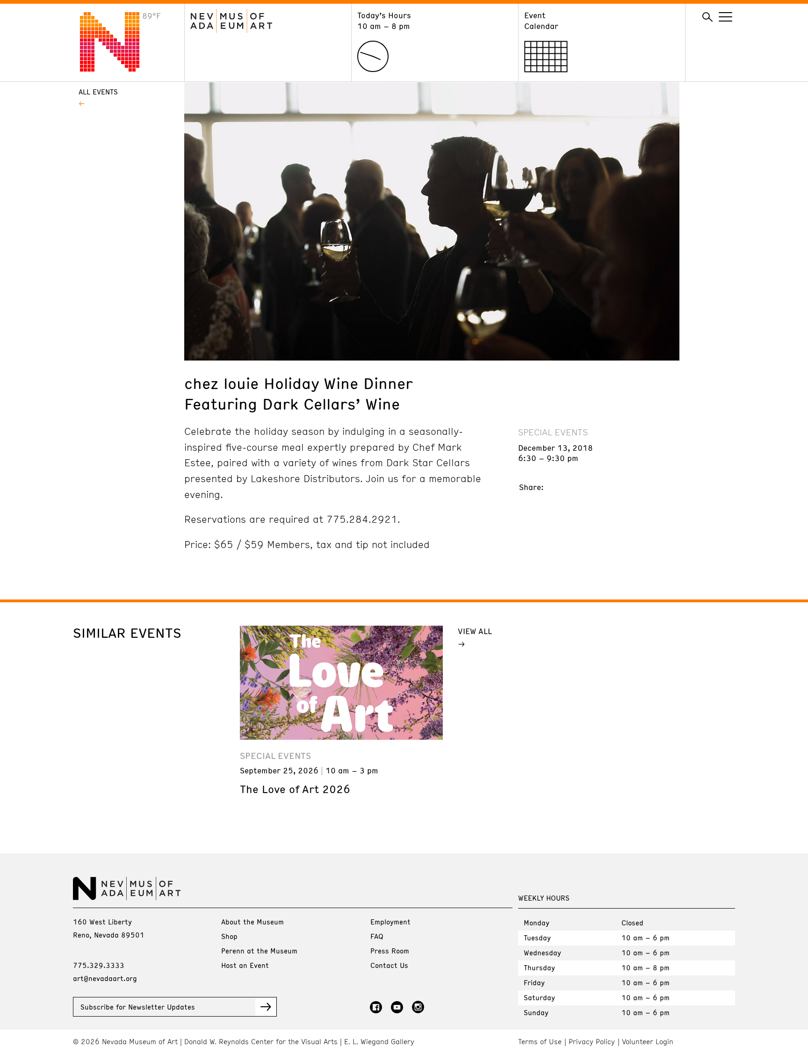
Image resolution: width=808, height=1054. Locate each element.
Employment (390, 921)
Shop (229, 936)
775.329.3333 (98, 965)
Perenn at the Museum (259, 950)
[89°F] (117, 69)
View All (475, 631)
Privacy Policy (592, 1041)
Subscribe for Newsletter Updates (137, 1006)
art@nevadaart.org (105, 978)
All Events (98, 91)
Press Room (389, 950)
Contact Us (389, 965)
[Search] (707, 17)
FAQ (376, 936)
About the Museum (252, 921)
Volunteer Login (647, 1041)
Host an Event (245, 965)
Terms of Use (540, 1041)
